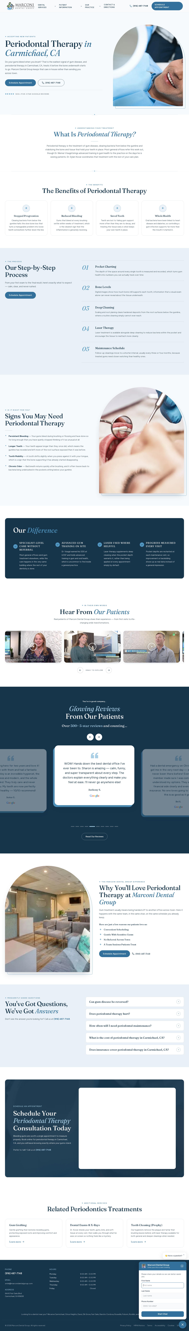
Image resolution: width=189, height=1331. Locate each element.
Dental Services (42, 6)
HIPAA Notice (139, 1325)
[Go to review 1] (72, 826)
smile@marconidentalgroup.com (19, 1283)
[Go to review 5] (92, 826)
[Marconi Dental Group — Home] (20, 6)
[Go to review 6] (98, 826)
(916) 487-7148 (140, 6)
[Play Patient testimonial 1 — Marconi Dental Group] (33, 647)
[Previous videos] (80, 670)
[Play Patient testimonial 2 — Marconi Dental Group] (92, 647)
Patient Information (65, 6)
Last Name (145, 1291)
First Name (145, 1281)
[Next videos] (109, 670)
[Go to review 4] (86, 826)
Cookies (171, 1325)
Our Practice (89, 6)
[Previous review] (90, 736)
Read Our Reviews (94, 836)
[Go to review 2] (77, 826)
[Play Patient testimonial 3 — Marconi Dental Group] (151, 647)
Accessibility (160, 1325)
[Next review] (98, 736)
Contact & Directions (109, 6)
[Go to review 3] (82, 826)
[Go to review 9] (112, 826)
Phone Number (147, 1301)
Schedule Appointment (162, 6)
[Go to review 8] (107, 826)
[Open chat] (182, 1324)
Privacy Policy (125, 1325)
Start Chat (163, 1314)
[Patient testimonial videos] (94, 647)
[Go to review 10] (116, 826)
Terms (149, 1325)
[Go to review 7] (102, 826)
